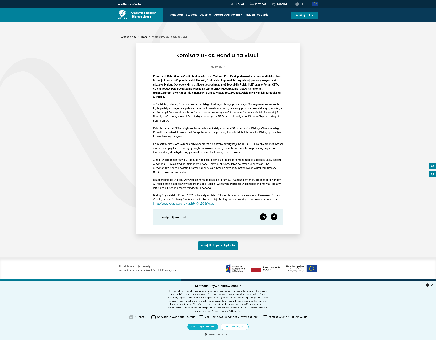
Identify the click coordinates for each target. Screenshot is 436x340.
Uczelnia (205, 14)
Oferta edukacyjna (227, 14)
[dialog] (218, 310)
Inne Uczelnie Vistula (130, 4)
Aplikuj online (305, 15)
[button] (218, 334)
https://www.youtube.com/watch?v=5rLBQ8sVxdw (183, 203)
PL (302, 4)
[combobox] (427, 285)
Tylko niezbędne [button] (235, 326)
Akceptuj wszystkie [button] (202, 326)
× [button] (432, 285)
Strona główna (128, 36)
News (144, 36)
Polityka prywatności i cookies (226, 311)
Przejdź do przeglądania (218, 246)
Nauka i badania (257, 14)
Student (191, 14)
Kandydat (176, 14)
